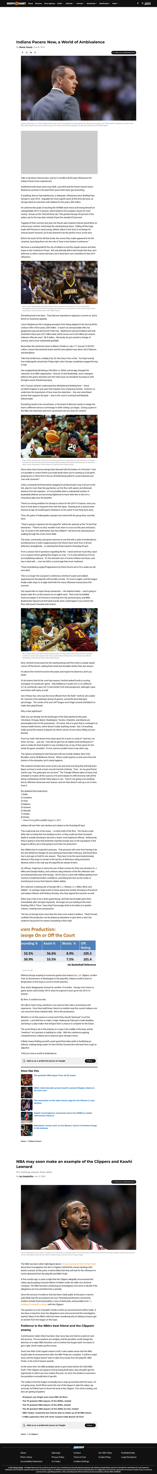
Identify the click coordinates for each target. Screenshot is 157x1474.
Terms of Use (80, 1457)
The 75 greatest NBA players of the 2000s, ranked (47, 1401)
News (30, 3)
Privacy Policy (58, 1457)
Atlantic (69, 3)
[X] (143, 3)
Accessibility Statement (31, 1461)
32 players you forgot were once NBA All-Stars (45, 1397)
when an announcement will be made (78, 1264)
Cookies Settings (81, 1461)
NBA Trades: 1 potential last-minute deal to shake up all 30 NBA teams (57, 1413)
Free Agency (49, 3)
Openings (56, 1453)
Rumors (38, 3)
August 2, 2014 (54, 820)
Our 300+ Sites (105, 1453)
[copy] (35, 52)
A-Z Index (56, 1461)
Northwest (103, 3)
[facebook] (137, 3)
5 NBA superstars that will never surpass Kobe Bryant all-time (53, 1417)
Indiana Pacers (34, 1141)
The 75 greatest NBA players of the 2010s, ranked (47, 1405)
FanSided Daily (128, 1453)
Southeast (91, 3)
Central (79, 3)
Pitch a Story (26, 1457)
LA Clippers (33, 1434)
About (23, 1453)
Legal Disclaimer (129, 1457)
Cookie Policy (104, 1457)
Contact (77, 1453)
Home (23, 1141)
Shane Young (25, 47)
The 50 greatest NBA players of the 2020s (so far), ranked (50, 1409)
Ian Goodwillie (26, 1176)
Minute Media (18, 1467)
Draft (59, 3)
